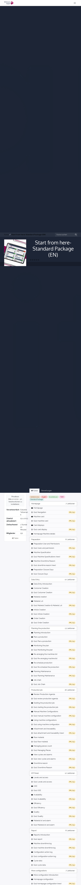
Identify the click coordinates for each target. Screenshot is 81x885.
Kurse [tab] (35, 491)
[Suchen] (75, 235)
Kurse (6, 235)
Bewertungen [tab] (46, 491)
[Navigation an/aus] (75, 3)
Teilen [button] (16, 538)
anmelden (15, 499)
